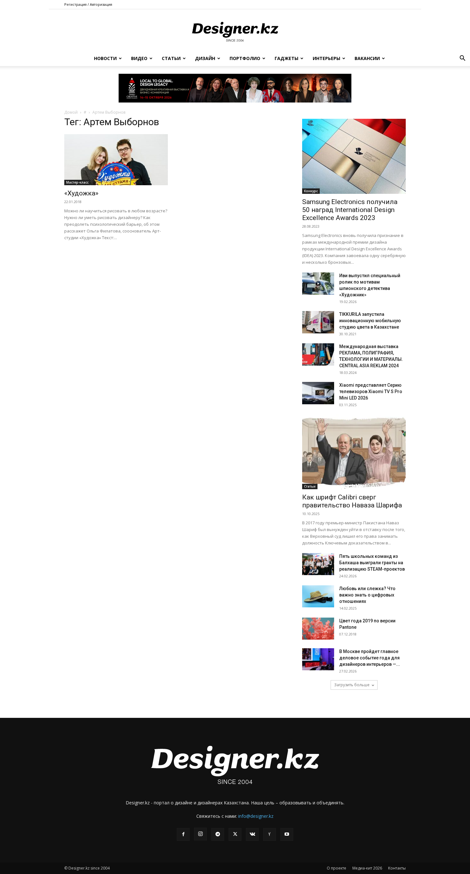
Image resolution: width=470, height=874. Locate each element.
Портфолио (245, 58)
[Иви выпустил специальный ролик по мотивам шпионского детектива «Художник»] (318, 283)
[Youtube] (286, 834)
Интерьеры (326, 58)
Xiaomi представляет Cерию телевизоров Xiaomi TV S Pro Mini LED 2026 (370, 391)
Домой (71, 112)
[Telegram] (217, 834)
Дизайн (205, 58)
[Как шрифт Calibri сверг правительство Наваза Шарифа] (354, 451)
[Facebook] (183, 834)
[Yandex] (269, 834)
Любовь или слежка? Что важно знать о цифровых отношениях (367, 595)
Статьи (171, 58)
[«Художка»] (116, 159)
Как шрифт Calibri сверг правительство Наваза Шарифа (352, 501)
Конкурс (311, 191)
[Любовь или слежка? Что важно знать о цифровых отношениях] (318, 596)
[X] (235, 834)
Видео (139, 58)
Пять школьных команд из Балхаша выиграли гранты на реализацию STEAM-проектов (372, 563)
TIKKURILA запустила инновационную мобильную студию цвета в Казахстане (370, 321)
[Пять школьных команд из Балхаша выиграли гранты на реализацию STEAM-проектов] (318, 564)
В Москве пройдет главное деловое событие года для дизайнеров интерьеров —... (369, 658)
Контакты (397, 868)
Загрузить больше (352, 685)
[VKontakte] (252, 834)
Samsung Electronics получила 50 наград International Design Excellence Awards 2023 (349, 210)
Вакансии (367, 58)
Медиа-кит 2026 (367, 868)
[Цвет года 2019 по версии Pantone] (318, 629)
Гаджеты (286, 58)
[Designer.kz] (235, 30)
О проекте (336, 868)
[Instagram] (200, 834)
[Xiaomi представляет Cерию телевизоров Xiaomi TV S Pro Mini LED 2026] (318, 393)
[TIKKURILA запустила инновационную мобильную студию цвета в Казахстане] (318, 322)
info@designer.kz (255, 816)
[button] (462, 59)
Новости (105, 58)
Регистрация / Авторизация (88, 4)
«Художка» (81, 193)
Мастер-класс (77, 182)
